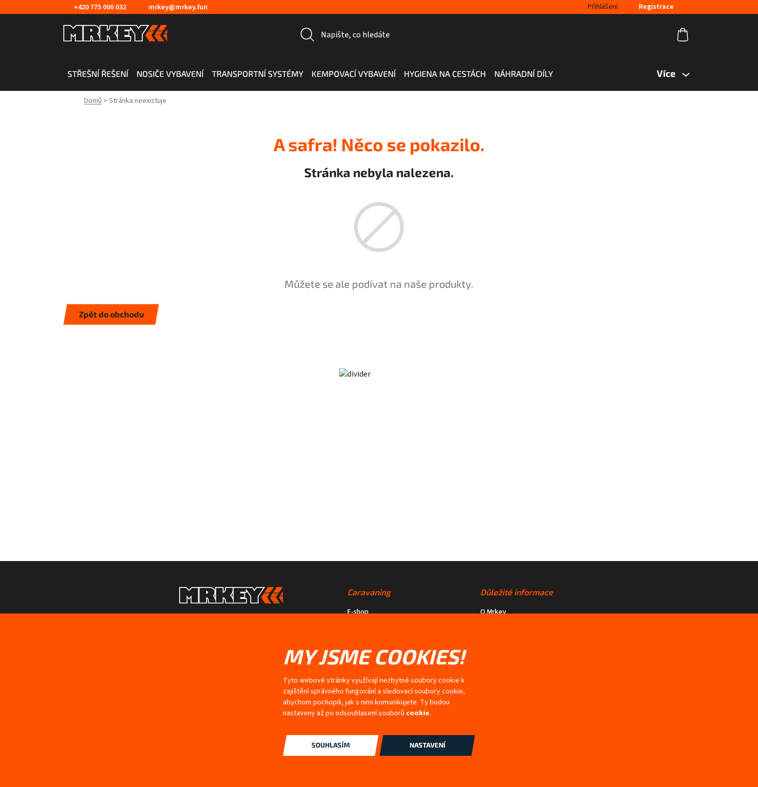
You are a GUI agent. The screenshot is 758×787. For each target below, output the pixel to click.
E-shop (358, 612)
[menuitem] (97, 73)
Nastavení (427, 745)
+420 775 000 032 (100, 7)
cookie (417, 713)
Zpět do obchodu (111, 314)
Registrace (656, 7)
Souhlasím (331, 745)
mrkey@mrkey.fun (178, 7)
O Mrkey (493, 612)
